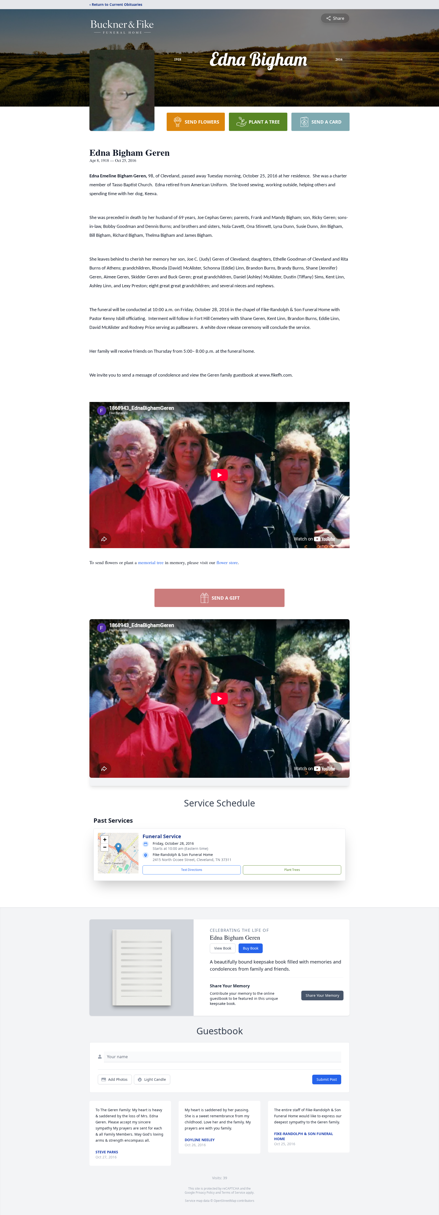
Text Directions (191, 870)
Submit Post (327, 1079)
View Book (222, 948)
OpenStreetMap (225, 1201)
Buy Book (250, 948)
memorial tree (151, 562)
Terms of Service (233, 1192)
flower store (227, 562)
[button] (118, 848)
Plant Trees (292, 870)
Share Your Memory (322, 995)
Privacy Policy (205, 1192)
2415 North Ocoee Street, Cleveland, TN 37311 (192, 859)
